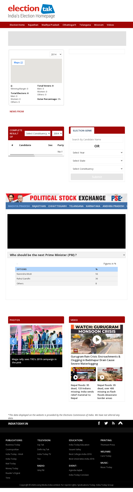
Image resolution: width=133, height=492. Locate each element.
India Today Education (79, 444)
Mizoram (98, 24)
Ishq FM (40, 470)
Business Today (13, 444)
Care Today (106, 456)
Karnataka (93, 206)
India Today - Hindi (14, 454)
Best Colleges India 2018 (80, 454)
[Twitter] (106, 425)
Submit (97, 177)
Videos (110, 24)
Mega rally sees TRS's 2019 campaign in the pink (34, 361)
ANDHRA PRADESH (113, 206)
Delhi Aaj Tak (43, 449)
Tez (39, 458)
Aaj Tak (40, 444)
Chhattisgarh (69, 24)
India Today (11, 458)
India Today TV (44, 454)
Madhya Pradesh (50, 24)
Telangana (85, 24)
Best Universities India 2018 (81, 458)
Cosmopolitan (12, 449)
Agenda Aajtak (75, 470)
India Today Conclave (79, 475)
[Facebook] (99, 425)
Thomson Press (108, 444)
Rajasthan (33, 24)
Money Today (12, 468)
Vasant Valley (75, 449)
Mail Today (11, 463)
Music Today (106, 467)
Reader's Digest (13, 473)
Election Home (17, 24)
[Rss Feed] (113, 425)
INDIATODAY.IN (18, 423)
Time (8, 477)
